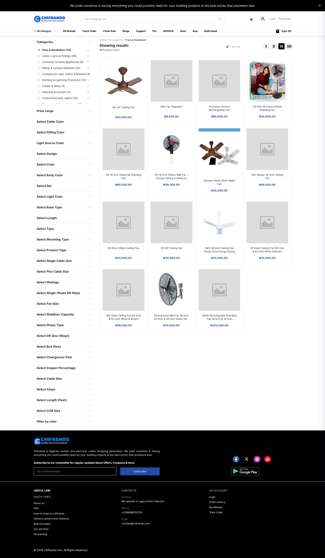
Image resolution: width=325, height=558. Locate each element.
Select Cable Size (49, 378)
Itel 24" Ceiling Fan (123, 107)
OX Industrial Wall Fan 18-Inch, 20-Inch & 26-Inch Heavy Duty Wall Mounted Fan (171, 317)
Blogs (126, 31)
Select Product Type (51, 250)
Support (141, 31)
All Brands (69, 31)
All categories (116, 40)
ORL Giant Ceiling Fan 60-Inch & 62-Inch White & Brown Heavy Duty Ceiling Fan (123, 317)
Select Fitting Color (51, 132)
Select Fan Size (48, 303)
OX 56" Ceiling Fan (171, 248)
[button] (44, 31)
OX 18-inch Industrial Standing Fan (123, 176)
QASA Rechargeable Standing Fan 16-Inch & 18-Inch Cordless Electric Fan (219, 317)
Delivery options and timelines (51, 518)
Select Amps (46, 389)
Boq (195, 31)
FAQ (36, 508)
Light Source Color (50, 143)
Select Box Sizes (49, 346)
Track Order (89, 31)
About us (39, 503)
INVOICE (168, 31)
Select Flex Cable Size (53, 271)
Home (102, 39)
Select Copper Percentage (56, 368)
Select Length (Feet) (52, 400)
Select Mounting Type (53, 239)
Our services (41, 528)
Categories (45, 42)
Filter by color (47, 421)
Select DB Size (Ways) (53, 336)
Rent (183, 31)
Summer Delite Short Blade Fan (219, 182)
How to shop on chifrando (49, 513)
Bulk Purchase (42, 523)
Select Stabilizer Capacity (55, 314)
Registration (285, 18)
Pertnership (40, 534)
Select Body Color (50, 175)
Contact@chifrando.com (135, 523)
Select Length (47, 218)
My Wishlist (215, 507)
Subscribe (140, 471)
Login (272, 18)
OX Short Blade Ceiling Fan (123, 248)
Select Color (46, 164)
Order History (217, 502)
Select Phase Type (50, 325)
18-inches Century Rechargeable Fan (219, 108)
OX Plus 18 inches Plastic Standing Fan (267, 108)
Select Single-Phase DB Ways (58, 293)
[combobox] (246, 47)
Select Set (44, 186)
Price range (45, 111)
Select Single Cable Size (54, 261)
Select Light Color (50, 196)
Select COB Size (48, 411)
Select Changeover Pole (54, 357)
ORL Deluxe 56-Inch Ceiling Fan (267, 176)
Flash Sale (109, 31)
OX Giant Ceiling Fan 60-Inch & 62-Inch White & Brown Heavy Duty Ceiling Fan (267, 249)
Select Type (45, 229)
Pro (154, 31)
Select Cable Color (50, 121)
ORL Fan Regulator (171, 106)
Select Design (47, 154)
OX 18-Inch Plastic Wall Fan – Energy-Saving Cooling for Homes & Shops (171, 176)
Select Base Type (49, 207)
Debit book (210, 31)
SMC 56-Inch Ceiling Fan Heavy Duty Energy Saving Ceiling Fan (219, 249)
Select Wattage (48, 282)
